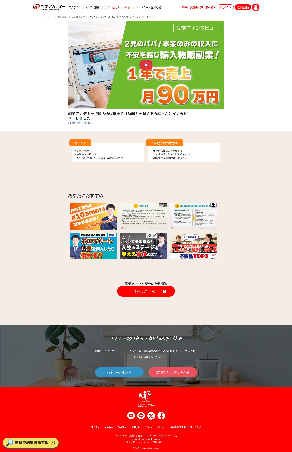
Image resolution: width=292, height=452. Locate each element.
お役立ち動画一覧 (62, 16)
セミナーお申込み (119, 372)
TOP (48, 16)
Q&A (185, 7)
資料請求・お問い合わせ (172, 372)
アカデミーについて (80, 7)
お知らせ (109, 427)
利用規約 (135, 427)
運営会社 (95, 427)
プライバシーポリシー (155, 427)
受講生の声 (196, 7)
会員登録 (243, 7)
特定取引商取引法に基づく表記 (186, 427)
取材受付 (210, 7)
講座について (102, 7)
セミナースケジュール (125, 7)
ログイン (225, 7)
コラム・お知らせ (151, 7)
